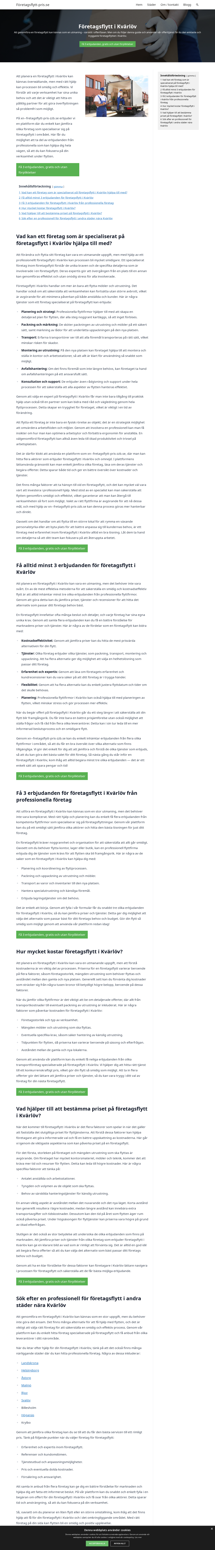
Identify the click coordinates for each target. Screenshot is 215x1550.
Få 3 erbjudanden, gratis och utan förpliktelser (107, 44)
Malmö (26, 1385)
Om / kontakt (170, 5)
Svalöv (26, 1400)
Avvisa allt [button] (119, 1543)
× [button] (212, 1529)
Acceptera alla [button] (97, 1543)
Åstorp (26, 1378)
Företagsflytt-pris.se (32, 4)
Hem (139, 5)
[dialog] (107, 1538)
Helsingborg (30, 1370)
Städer (151, 5)
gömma (58, 186)
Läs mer (138, 1537)
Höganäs (27, 1415)
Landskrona (29, 1363)
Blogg (187, 5)
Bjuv (24, 1393)
